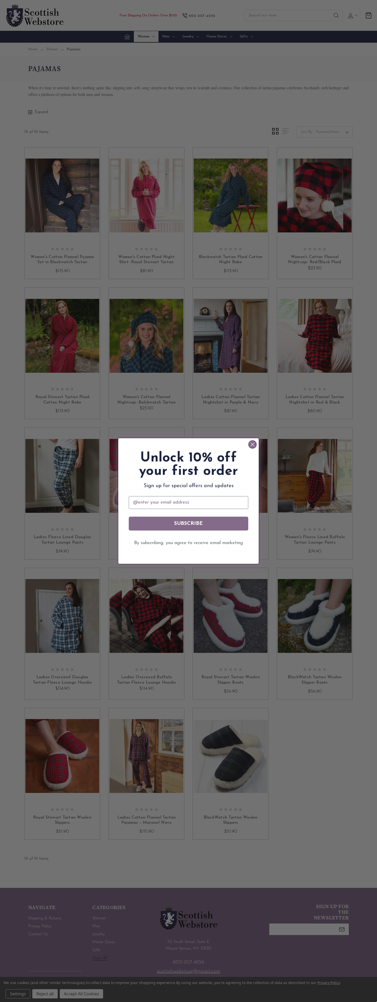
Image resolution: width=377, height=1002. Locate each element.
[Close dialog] (252, 444)
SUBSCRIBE (188, 523)
